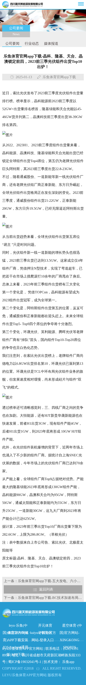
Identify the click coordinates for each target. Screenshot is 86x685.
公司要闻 (11, 43)
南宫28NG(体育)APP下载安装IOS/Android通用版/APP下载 (15, 633)
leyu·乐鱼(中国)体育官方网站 (15, 626)
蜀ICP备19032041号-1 (24, 662)
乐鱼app (68, 662)
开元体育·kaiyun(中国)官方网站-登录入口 (42, 626)
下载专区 (45, 633)
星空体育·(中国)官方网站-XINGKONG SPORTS (71, 626)
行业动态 (31, 43)
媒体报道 (50, 43)
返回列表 (46, 589)
